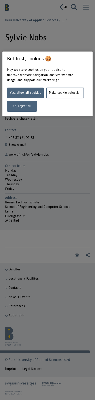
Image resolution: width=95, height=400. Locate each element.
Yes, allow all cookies (25, 92)
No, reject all (21, 106)
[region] (47, 84)
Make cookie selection (65, 92)
